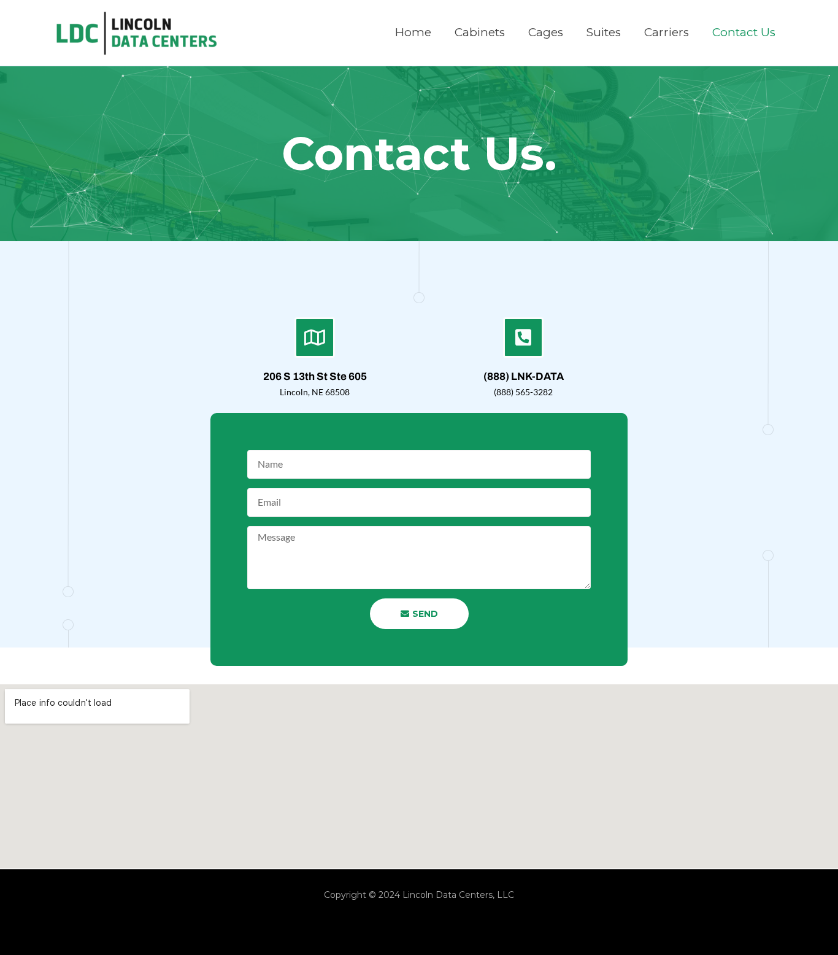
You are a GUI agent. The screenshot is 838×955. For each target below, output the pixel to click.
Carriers (666, 32)
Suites (603, 32)
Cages (545, 32)
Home (413, 32)
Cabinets (480, 32)
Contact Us (743, 32)
